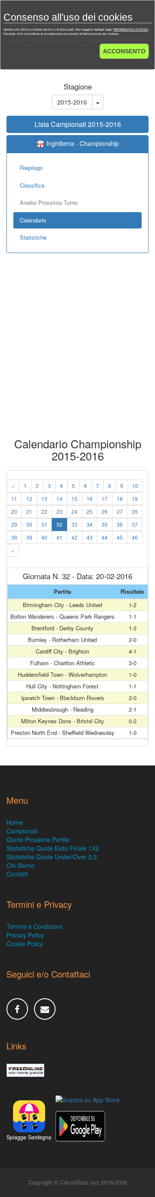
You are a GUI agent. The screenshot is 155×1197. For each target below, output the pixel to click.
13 (44, 498)
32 (59, 524)
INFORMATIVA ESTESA (131, 29)
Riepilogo (31, 168)
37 (135, 524)
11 (14, 498)
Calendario (33, 220)
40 (44, 537)
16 (90, 498)
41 (59, 537)
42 (74, 537)
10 (135, 485)
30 (29, 524)
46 (135, 537)
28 (135, 511)
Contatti (17, 874)
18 (120, 498)
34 (90, 524)
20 (14, 511)
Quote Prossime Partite (38, 839)
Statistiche (33, 237)
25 (90, 511)
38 (14, 537)
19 (135, 498)
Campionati (21, 831)
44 (105, 537)
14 (59, 498)
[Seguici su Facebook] (17, 1009)
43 (90, 537)
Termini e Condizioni (34, 926)
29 (14, 524)
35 (105, 524)
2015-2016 (72, 102)
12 (29, 498)
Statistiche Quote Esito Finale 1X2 (52, 848)
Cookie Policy (24, 943)
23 (59, 511)
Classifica (32, 185)
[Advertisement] (77, 351)
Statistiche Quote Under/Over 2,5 (51, 856)
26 (105, 511)
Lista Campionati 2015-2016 (77, 124)
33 (74, 524)
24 (74, 511)
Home (14, 822)
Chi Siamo (20, 865)
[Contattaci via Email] (45, 1009)
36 (120, 524)
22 (44, 511)
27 (120, 511)
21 (29, 511)
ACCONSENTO (124, 51)
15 (74, 498)
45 (120, 537)
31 (44, 524)
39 (29, 537)
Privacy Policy (25, 935)
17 (105, 498)
